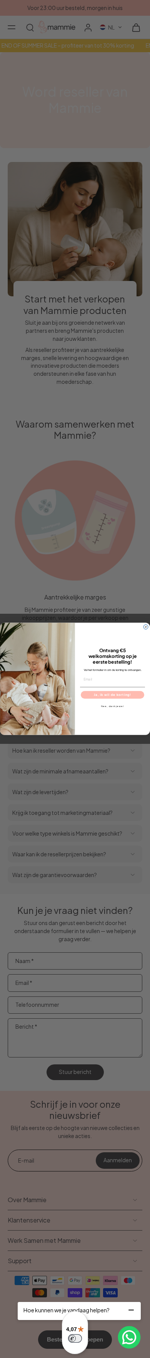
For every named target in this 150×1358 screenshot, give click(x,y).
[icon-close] (131, 1310)
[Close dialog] (145, 627)
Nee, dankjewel (112, 706)
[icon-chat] (129, 1337)
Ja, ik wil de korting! (112, 695)
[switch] (75, 1338)
